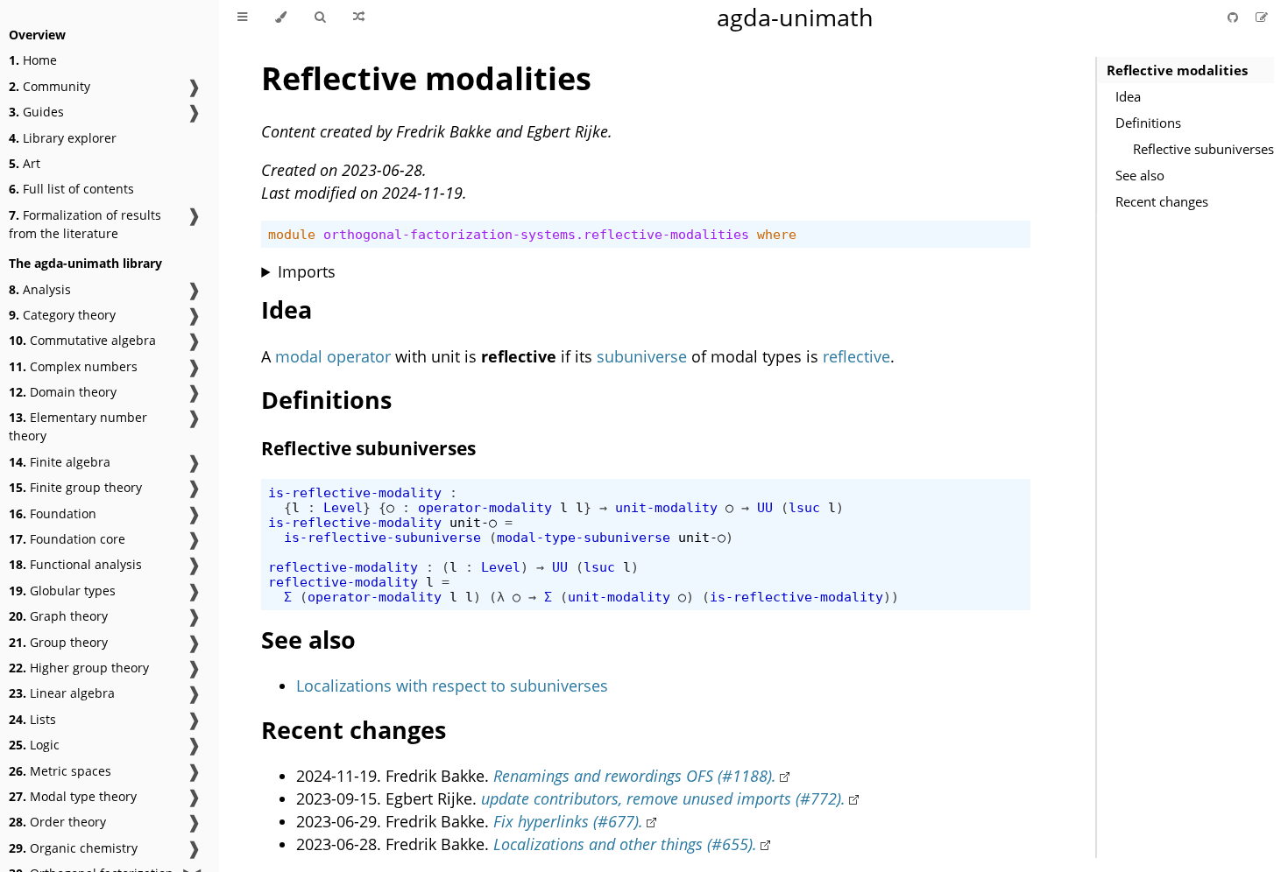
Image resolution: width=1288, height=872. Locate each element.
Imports (307, 271)
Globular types (62, 590)
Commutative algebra (82, 340)
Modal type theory (73, 796)
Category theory (62, 314)
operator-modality (485, 507)
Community (49, 86)
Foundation (52, 513)
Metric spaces (60, 771)
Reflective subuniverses (1203, 149)
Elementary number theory (78, 426)
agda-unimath (795, 17)
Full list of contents (71, 188)
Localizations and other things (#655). (625, 843)
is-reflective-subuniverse (382, 537)
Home (33, 60)
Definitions (1148, 122)
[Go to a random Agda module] (359, 17)
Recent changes (1161, 201)
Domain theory (63, 391)
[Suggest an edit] (1262, 17)
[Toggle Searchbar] (320, 17)
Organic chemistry (73, 848)
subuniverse (642, 356)
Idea (1128, 96)
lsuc (804, 507)
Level (343, 507)
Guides (36, 111)
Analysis (40, 289)
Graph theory (58, 616)
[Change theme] (281, 17)
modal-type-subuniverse (583, 537)
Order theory (57, 821)
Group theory (58, 642)
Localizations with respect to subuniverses (452, 685)
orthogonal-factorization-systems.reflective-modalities (536, 234)
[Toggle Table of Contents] (242, 17)
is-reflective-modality (355, 492)
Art (24, 163)
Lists (32, 719)
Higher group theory (79, 667)
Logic (34, 744)
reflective (856, 356)
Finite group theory (75, 487)
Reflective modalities (1177, 70)
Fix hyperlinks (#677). (568, 821)
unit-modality (666, 507)
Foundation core (67, 539)
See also (1139, 175)
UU (765, 507)
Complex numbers (73, 366)
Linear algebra (62, 693)
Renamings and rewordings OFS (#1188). (634, 775)
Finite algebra (59, 462)
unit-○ (473, 522)
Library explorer (63, 138)
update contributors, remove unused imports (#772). (663, 798)
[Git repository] (1235, 17)
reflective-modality (343, 566)
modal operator (333, 356)
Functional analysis (75, 564)
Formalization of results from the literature (85, 224)
